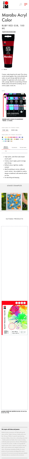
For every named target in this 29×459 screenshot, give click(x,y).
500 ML (14, 130)
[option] (14, 107)
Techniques (14, 147)
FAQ (6, 151)
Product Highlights (5, 148)
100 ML (5, 130)
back (5, 69)
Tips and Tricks (23, 147)
